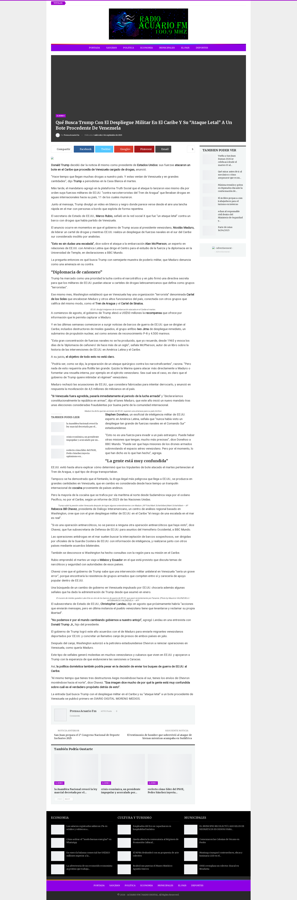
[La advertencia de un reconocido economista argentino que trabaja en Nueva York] (57, 869)
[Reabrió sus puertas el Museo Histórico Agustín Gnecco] (124, 869)
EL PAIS (185, 47)
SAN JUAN (111, 47)
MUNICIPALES (167, 47)
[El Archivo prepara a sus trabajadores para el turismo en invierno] (209, 202)
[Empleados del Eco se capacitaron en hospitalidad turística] (124, 830)
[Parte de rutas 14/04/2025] (209, 231)
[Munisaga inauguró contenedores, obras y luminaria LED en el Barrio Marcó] (190, 856)
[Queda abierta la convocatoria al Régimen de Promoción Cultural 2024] (124, 843)
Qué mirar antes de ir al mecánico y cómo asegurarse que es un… (230, 174)
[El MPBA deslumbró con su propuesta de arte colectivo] (124, 856)
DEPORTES (202, 47)
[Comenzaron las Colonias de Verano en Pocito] (190, 843)
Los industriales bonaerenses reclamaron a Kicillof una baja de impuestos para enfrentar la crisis (125, 3)
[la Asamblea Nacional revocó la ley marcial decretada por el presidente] (57, 427)
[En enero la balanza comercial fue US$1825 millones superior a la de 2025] (57, 856)
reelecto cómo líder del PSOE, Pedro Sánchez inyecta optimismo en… (81, 453)
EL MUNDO (61, 116)
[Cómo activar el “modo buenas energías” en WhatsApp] (57, 843)
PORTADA (94, 47)
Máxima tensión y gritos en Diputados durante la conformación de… (230, 188)
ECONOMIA (146, 47)
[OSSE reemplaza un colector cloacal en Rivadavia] (190, 869)
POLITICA (128, 47)
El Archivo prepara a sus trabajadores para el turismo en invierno (230, 201)
